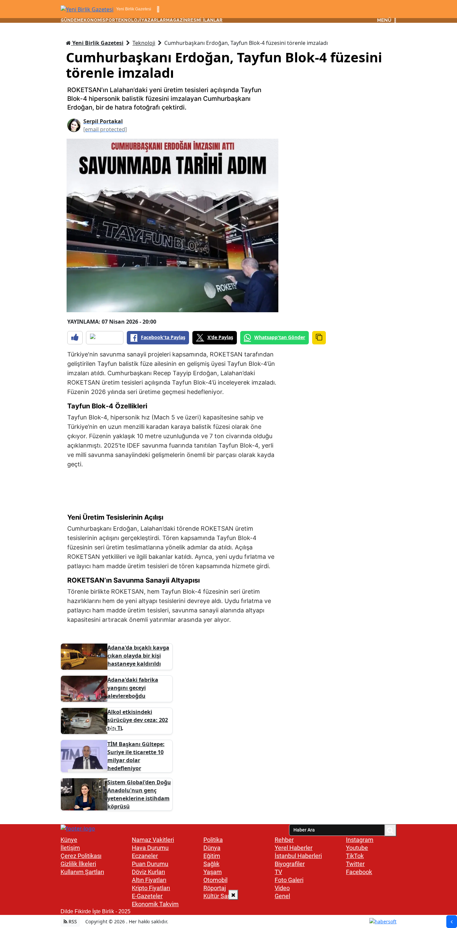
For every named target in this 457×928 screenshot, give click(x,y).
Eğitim (211, 855)
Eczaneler (145, 855)
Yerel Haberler (293, 847)
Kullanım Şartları (82, 871)
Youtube (357, 847)
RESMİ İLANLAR (204, 20)
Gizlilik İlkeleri (78, 863)
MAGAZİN (176, 20)
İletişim (70, 847)
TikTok (355, 855)
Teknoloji (143, 43)
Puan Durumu (150, 863)
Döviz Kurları (148, 871)
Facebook (359, 871)
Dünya (211, 847)
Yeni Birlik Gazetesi (97, 43)
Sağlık (211, 863)
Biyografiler (290, 863)
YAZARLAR (153, 20)
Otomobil (215, 879)
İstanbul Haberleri (298, 855)
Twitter (355, 863)
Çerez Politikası (81, 855)
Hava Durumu (150, 847)
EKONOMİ (91, 20)
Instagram (359, 839)
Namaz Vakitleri (153, 839)
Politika (213, 839)
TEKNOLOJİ (128, 20)
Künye (69, 839)
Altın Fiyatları (149, 879)
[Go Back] (451, 921)
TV (278, 871)
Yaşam (212, 871)
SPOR (108, 20)
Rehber (284, 839)
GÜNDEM (71, 20)
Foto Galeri (289, 879)
